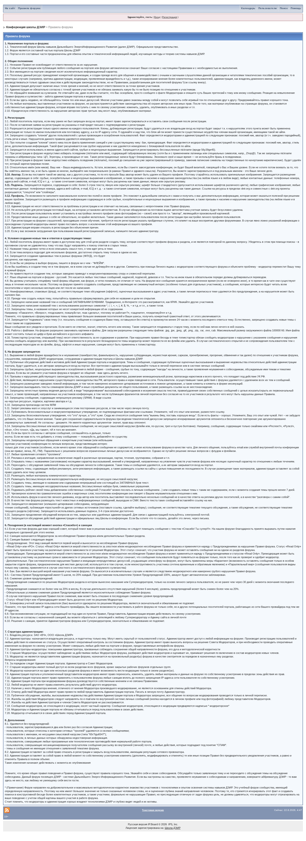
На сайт (10, 8)
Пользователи (267, 8)
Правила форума (29, 8)
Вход (157, 17)
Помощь (296, 8)
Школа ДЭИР (172, 827)
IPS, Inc (172, 824)
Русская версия (137, 824)
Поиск (284, 8)
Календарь (248, 8)
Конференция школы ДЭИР (25, 27)
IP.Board (153, 824)
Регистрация (169, 17)
